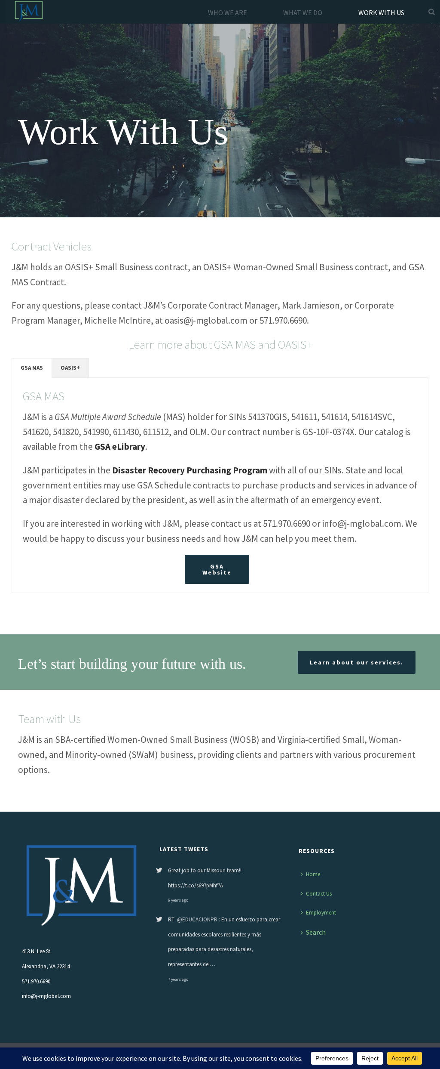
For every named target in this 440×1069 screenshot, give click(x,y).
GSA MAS (32, 367)
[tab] (32, 368)
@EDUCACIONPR (197, 919)
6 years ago (178, 900)
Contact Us (319, 893)
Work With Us (381, 12)
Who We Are (227, 12)
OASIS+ (70, 367)
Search (316, 932)
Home (313, 874)
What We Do (302, 12)
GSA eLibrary (120, 446)
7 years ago (178, 979)
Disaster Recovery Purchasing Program (189, 470)
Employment (321, 912)
